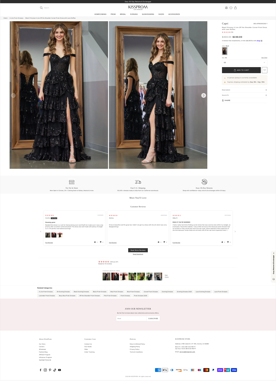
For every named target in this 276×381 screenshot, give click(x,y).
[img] (49, 215)
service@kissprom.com (187, 352)
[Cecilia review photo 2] (53, 235)
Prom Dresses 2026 (140, 295)
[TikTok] (54, 370)
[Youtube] (59, 370)
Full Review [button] (49, 242)
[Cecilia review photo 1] (47, 235)
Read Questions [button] (138, 254)
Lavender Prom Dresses (47, 295)
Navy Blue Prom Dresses (67, 295)
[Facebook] (40, 370)
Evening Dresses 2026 (184, 291)
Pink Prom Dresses (110, 295)
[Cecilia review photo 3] (60, 235)
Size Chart (264, 57)
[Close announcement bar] (273, 1)
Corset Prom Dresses (151, 291)
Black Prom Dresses (99, 291)
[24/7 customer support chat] (273, 279)
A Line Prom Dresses (16, 18)
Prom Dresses (125, 295)
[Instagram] (45, 370)
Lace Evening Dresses (203, 291)
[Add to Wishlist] (264, 70)
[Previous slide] (41, 231)
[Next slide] (235, 231)
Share (227, 100)
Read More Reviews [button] (138, 250)
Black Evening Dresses (81, 291)
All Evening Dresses (63, 291)
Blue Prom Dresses (117, 291)
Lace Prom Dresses (220, 291)
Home (5, 18)
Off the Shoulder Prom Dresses (89, 295)
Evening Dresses (167, 291)
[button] (52, 7)
